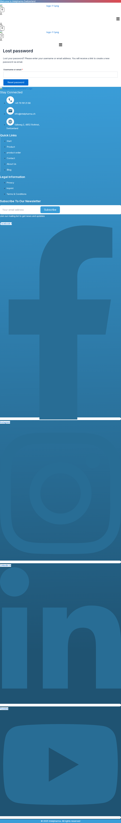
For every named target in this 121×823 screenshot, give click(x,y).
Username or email (17, 69)
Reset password (16, 82)
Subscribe (50, 209)
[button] (118, 19)
